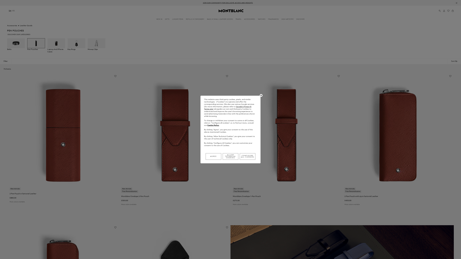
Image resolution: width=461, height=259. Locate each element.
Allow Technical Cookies (230, 156)
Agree (213, 156)
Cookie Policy (213, 125)
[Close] (261, 95)
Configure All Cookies (247, 156)
